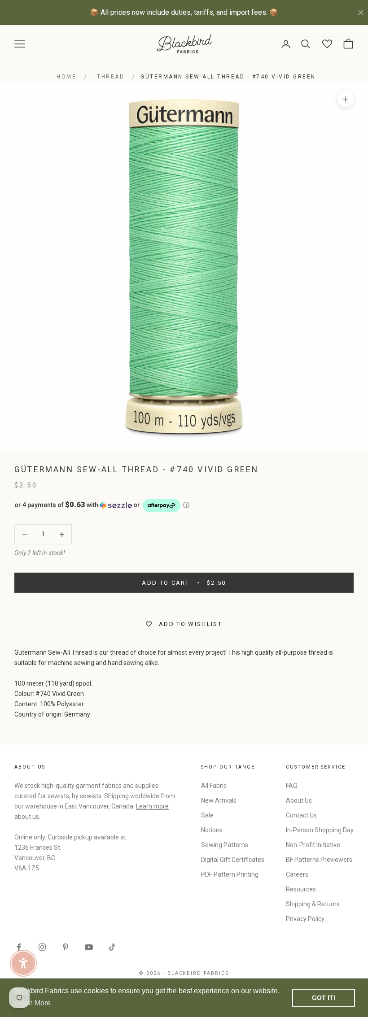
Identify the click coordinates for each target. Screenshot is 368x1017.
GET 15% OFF (271, 608)
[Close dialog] (347, 425)
